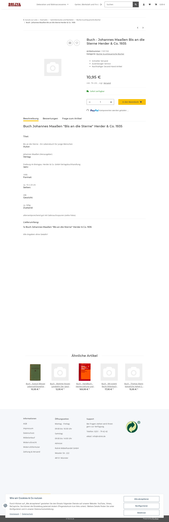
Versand (107, 83)
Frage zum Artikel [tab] (72, 118)
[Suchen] (136, 4)
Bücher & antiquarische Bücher (110, 54)
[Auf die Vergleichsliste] (70, 43)
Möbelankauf (29, 437)
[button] (99, 4)
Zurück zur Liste (31, 20)
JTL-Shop (155, 519)
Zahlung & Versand (31, 451)
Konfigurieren (141, 506)
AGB (25, 423)
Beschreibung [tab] (31, 118)
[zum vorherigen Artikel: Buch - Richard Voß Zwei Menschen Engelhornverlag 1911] (137, 27)
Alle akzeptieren (141, 499)
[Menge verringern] (90, 102)
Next (139, 378)
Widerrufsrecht (30, 442)
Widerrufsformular (31, 447)
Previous (30, 378)
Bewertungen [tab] (50, 118)
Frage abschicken (136, 348)
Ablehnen (141, 513)
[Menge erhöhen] (111, 102)
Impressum (14, 514)
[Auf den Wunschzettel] (77, 43)
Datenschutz (27, 514)
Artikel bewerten (32, 256)
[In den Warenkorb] (25, 36)
